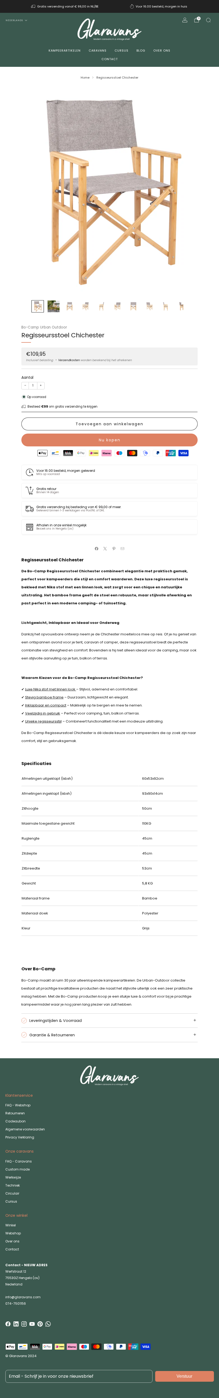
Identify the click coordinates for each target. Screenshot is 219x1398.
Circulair (12, 1193)
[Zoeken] (208, 20)
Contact (109, 59)
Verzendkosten (69, 360)
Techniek (12, 1185)
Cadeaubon (15, 1121)
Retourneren (15, 1113)
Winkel (10, 1225)
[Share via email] (122, 548)
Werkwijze (13, 1177)
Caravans (98, 50)
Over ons (161, 50)
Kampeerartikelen (65, 50)
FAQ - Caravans (18, 1161)
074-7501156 (15, 1303)
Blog (140, 50)
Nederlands (14, 20)
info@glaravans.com (23, 1297)
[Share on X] (105, 548)
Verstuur (184, 1376)
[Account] (184, 20)
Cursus (121, 50)
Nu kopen (109, 440)
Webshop (13, 1233)
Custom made (17, 1169)
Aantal (27, 377)
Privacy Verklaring (19, 1137)
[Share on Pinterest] (114, 548)
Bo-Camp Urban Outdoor (44, 327)
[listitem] (65, 6)
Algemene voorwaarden (25, 1129)
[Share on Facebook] (96, 548)
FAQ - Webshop (17, 1105)
